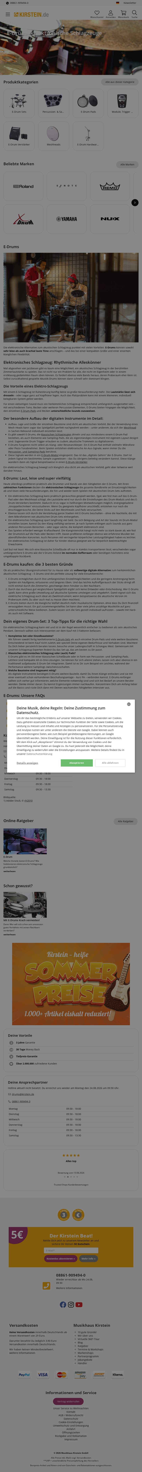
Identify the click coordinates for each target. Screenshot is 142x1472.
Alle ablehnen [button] (110, 762)
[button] (27, 763)
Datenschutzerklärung (39, 754)
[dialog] (71, 736)
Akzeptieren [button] (76, 762)
